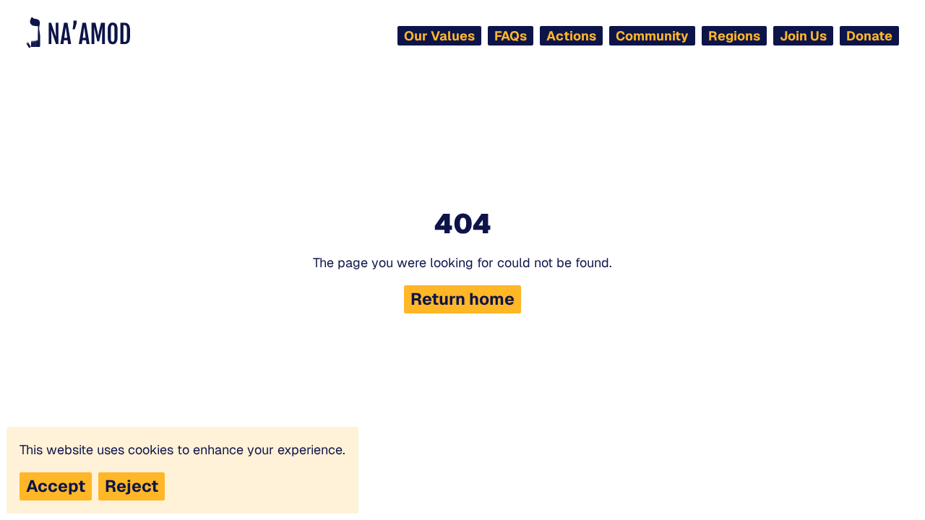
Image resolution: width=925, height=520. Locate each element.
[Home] (78, 32)
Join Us (803, 35)
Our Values (439, 35)
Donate (869, 35)
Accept (55, 486)
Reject (131, 486)
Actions (571, 35)
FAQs (510, 35)
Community (652, 35)
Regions (734, 35)
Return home (462, 299)
